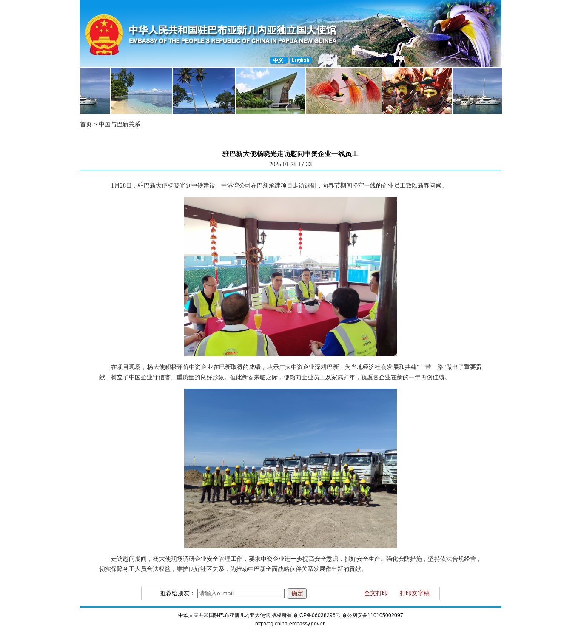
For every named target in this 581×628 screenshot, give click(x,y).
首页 (86, 124)
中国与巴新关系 (119, 124)
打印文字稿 (415, 593)
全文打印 (376, 593)
